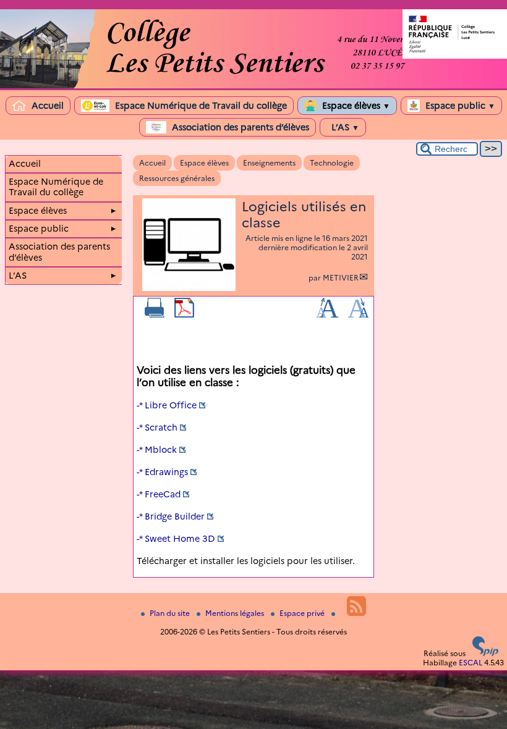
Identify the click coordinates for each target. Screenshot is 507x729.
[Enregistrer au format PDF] (184, 314)
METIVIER (341, 277)
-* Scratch (157, 427)
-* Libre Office (167, 405)
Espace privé (302, 613)
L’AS (344, 127)
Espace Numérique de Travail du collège (200, 105)
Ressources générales (177, 178)
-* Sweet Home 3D (176, 538)
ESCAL (470, 662)
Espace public (459, 105)
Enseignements (269, 162)
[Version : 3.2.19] (485, 653)
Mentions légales (235, 613)
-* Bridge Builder (171, 516)
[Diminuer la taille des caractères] (358, 314)
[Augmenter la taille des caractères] (327, 314)
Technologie (332, 162)
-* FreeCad (159, 494)
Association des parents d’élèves (239, 127)
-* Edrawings (162, 472)
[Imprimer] (154, 314)
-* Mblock (157, 449)
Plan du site (171, 613)
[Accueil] (253, 85)
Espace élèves (355, 105)
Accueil (46, 105)
